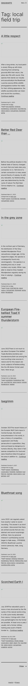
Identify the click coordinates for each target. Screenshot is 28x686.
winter (3, 292)
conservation (13, 108)
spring (3, 113)
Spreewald (22, 111)
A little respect (10, 36)
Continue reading (7, 96)
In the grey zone (11, 217)
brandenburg (5, 108)
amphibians (9, 380)
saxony (12, 201)
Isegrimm (7, 401)
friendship (12, 472)
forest (7, 288)
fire (19, 643)
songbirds (4, 647)
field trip (11, 560)
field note (13, 196)
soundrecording (5, 565)
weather (12, 384)
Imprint (10, 682)
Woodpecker (9, 292)
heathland (19, 472)
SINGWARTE (6, 3)
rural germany (14, 111)
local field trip (22, 108)
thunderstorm (5, 384)
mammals (23, 198)
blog (11, 104)
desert (15, 643)
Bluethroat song (11, 493)
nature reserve (5, 111)
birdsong (17, 106)
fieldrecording (19, 560)
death (11, 643)
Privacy (17, 682)
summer (24, 382)
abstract (8, 558)
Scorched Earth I (12, 582)
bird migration (10, 106)
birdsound (20, 558)
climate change (18, 641)
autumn (8, 198)
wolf (8, 476)
